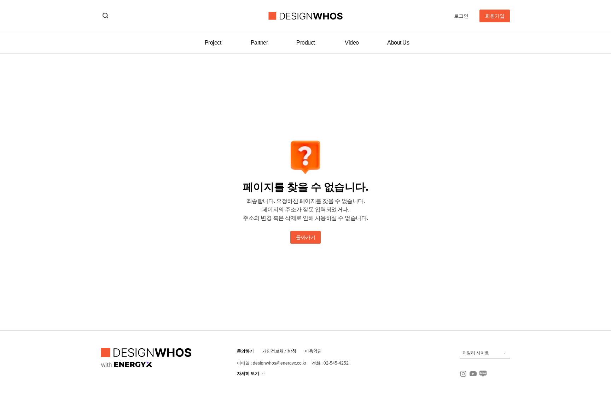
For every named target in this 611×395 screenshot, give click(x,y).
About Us (398, 43)
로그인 (461, 16)
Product (305, 43)
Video (352, 43)
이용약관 (313, 351)
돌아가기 (305, 237)
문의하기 (245, 351)
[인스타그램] (463, 373)
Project (213, 43)
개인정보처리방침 (279, 351)
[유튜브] (473, 373)
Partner (259, 43)
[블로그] (483, 373)
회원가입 (494, 16)
